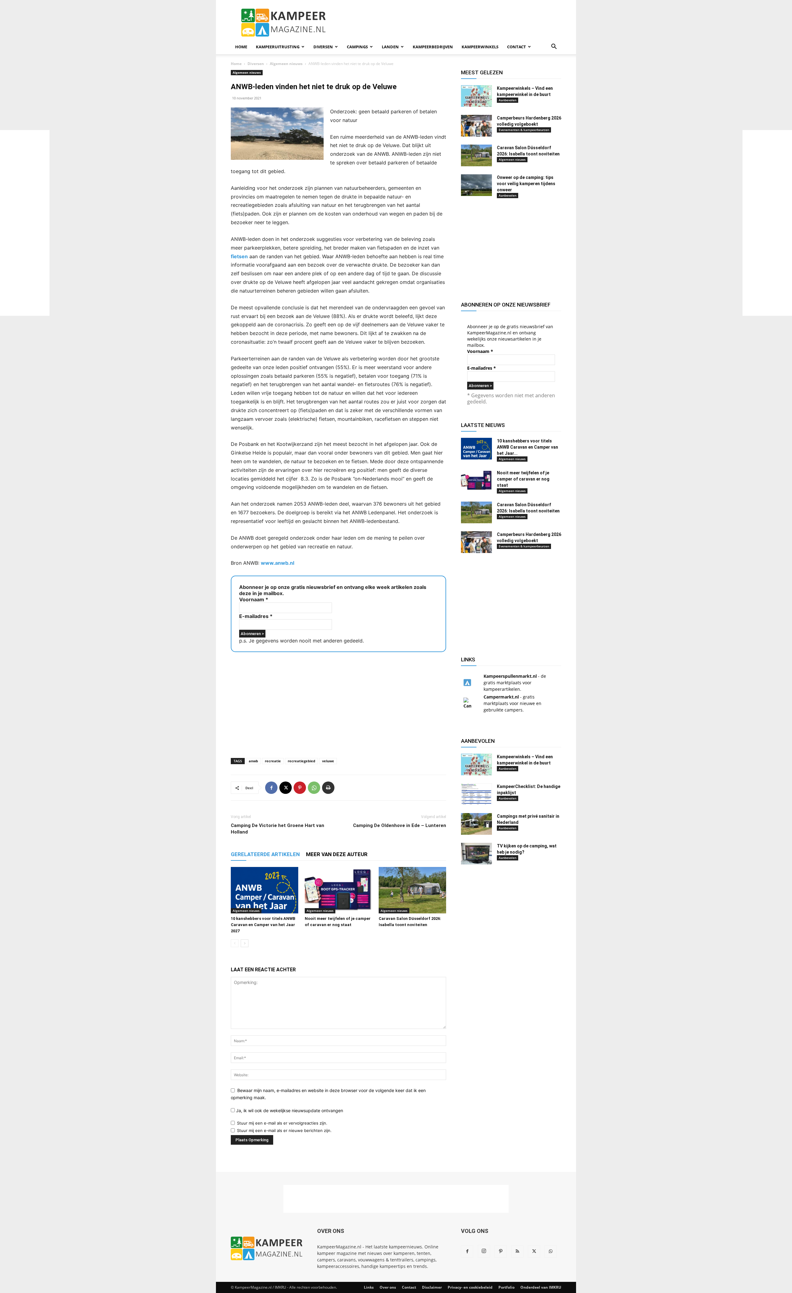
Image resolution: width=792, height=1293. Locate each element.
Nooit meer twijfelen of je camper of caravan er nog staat (523, 479)
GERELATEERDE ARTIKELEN (265, 854)
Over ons (388, 1287)
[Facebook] (271, 787)
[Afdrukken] (328, 787)
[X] (285, 787)
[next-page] (244, 943)
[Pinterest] (300, 787)
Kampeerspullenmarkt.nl (510, 676)
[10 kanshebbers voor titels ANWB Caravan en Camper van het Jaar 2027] (264, 890)
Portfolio (506, 1287)
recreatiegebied (301, 761)
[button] (553, 47)
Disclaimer (432, 1287)
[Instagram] (484, 1251)
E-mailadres (256, 616)
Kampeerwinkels (480, 47)
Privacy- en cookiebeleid (470, 1287)
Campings (357, 47)
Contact (516, 47)
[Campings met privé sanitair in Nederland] (476, 824)
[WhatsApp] (314, 787)
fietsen (239, 256)
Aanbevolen (507, 100)
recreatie (273, 761)
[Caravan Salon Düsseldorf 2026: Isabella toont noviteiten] (412, 890)
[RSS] (517, 1251)
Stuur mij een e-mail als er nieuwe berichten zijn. (284, 1130)
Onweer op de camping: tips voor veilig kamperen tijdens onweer (526, 183)
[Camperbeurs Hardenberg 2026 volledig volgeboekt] (476, 126)
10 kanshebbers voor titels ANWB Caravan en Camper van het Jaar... (527, 447)
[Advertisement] (767, 223)
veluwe (328, 761)
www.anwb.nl (277, 563)
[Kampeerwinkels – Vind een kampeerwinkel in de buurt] (476, 96)
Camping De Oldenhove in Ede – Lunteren (399, 825)
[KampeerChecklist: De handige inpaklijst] (476, 794)
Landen (390, 47)
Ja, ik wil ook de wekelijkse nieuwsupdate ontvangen (289, 1110)
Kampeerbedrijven (433, 47)
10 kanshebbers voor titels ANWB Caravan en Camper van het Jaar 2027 (263, 924)
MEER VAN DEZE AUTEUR (337, 854)
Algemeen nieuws (286, 63)
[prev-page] (235, 943)
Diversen (323, 47)
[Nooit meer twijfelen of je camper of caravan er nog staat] (338, 890)
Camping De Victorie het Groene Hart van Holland (277, 829)
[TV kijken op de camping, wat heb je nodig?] (476, 853)
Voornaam (253, 599)
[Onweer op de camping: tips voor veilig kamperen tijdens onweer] (476, 185)
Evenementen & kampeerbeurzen (524, 130)
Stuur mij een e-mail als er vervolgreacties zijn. (282, 1123)
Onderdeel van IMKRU (540, 1287)
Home (241, 47)
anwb (253, 761)
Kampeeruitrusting (277, 47)
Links (369, 1287)
